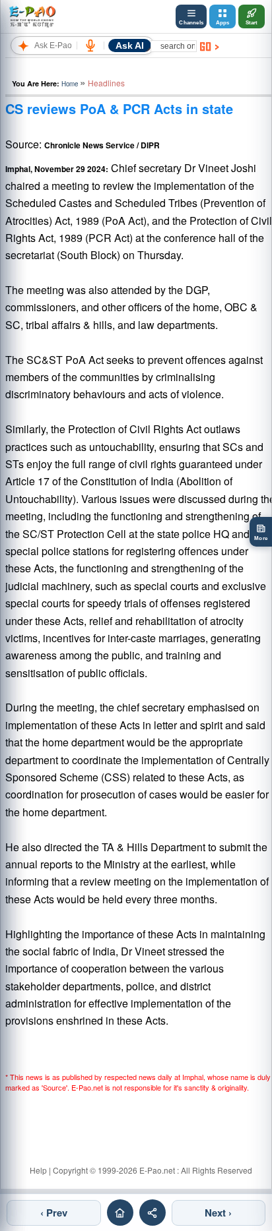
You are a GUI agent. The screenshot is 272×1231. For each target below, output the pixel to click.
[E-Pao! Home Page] (32, 16)
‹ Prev (53, 1212)
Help (38, 1170)
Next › (218, 1212)
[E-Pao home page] (120, 1212)
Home (69, 83)
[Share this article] (152, 1212)
